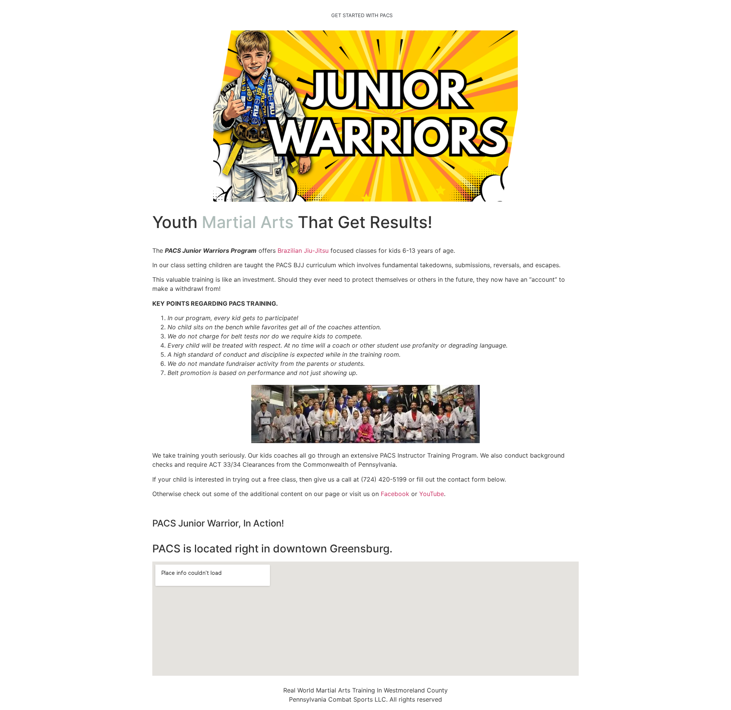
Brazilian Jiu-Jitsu (303, 250)
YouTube (431, 494)
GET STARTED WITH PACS (362, 15)
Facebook (395, 494)
